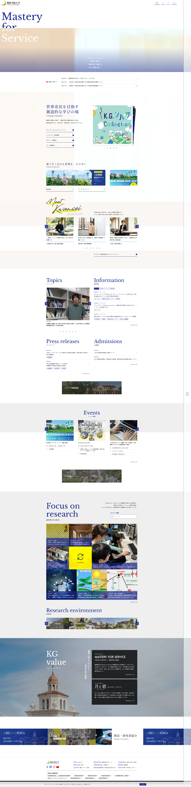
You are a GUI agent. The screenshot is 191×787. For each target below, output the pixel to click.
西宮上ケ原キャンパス (108, 299)
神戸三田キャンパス (113, 319)
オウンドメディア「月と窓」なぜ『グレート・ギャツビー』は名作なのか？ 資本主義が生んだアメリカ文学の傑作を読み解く (115, 295)
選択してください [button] (116, 516)
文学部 (118, 299)
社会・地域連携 (124, 319)
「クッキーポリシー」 (78, 784)
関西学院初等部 (79, 775)
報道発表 (50, 357)
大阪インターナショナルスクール (57, 778)
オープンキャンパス (83, 189)
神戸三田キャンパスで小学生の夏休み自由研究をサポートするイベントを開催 (115, 316)
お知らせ (102, 288)
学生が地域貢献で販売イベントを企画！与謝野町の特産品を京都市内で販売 (57, 365)
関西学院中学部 (92, 775)
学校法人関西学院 (52, 773)
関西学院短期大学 (75, 778)
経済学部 (57, 368)
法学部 (64, 368)
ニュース (96, 288)
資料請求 (48, 189)
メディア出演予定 (110, 288)
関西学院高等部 (105, 775)
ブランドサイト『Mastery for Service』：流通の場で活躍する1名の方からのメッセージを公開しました (114, 306)
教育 (104, 319)
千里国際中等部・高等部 (121, 775)
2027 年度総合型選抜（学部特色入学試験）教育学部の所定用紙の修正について (115, 359)
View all (133, 325)
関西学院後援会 (89, 778)
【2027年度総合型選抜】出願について (104, 353)
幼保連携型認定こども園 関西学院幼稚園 (58, 775)
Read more (129, 674)
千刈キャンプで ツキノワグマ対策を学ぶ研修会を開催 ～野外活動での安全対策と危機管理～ (66, 353)
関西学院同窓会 (103, 778)
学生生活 (98, 319)
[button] (157, 3)
